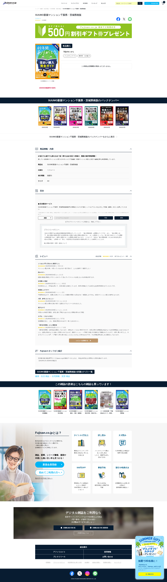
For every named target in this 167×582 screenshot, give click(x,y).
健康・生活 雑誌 (44, 8)
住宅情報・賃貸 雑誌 (55, 8)
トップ (37, 8)
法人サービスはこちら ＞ (44, 478)
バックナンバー (69, 56)
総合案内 (83, 547)
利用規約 (48, 562)
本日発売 (85, 3)
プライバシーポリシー (59, 562)
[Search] (140, 3)
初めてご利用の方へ (49, 472)
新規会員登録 (50, 464)
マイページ (64, 3)
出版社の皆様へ (96, 562)
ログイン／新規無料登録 (151, 3)
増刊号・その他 (83, 56)
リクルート (38, 18)
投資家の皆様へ (107, 562)
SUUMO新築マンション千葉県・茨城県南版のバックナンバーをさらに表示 (82, 137)
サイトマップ (117, 562)
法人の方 (103, 3)
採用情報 (107, 552)
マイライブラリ (75, 3)
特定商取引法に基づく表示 (75, 562)
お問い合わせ (107, 557)
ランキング (94, 3)
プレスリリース (59, 557)
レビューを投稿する (82, 340)
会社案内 (87, 562)
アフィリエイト (59, 552)
